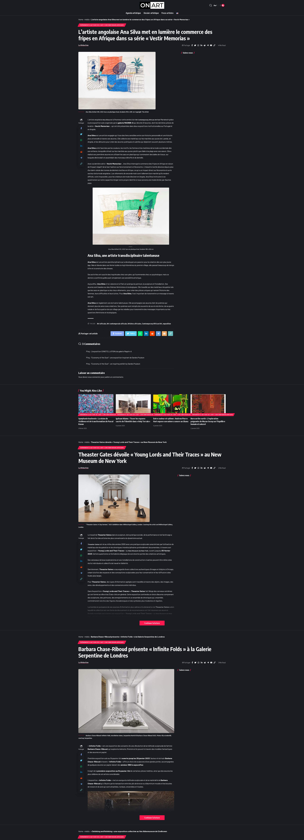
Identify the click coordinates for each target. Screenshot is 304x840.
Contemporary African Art (152, 324)
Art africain (101, 324)
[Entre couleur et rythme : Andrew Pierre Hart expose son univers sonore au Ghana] (170, 404)
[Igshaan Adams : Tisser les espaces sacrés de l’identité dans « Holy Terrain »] (133, 404)
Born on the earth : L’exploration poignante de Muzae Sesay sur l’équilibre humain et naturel (208, 421)
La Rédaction (83, 45)
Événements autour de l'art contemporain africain (102, 25)
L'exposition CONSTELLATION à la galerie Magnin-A (111, 351)
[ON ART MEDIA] (152, 5)
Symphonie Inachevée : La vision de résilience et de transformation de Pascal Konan (95, 421)
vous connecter (94, 377)
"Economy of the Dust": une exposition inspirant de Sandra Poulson (117, 357)
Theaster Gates (93, 544)
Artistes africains (134, 324)
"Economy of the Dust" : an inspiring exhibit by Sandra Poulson (115, 364)
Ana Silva (106, 120)
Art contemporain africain (117, 324)
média (87, 19)
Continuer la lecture (152, 623)
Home (80, 19)
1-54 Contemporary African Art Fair (147, 120)
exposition (167, 324)
